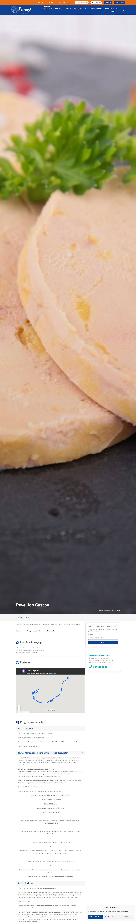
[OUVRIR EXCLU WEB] (51, 8)
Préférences (126, 917)
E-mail (90, 634)
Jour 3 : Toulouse (25, 883)
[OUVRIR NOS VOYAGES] (85, 8)
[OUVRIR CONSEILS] (118, 11)
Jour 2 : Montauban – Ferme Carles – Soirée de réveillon (43, 753)
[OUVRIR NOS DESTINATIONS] (70, 8)
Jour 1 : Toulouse (25, 728)
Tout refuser (111, 917)
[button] (123, 10)
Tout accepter (95, 917)
